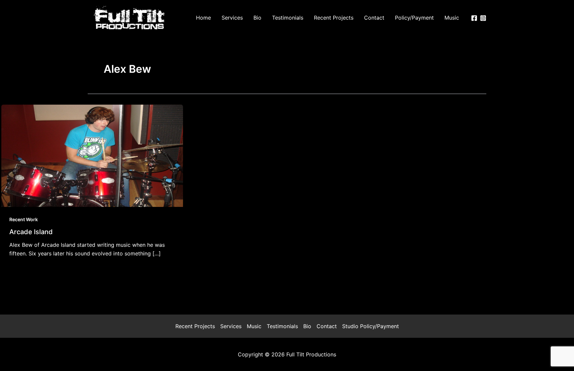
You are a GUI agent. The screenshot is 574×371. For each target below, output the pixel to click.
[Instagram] (483, 18)
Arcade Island (31, 232)
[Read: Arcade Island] (92, 155)
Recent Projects (195, 326)
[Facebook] (474, 18)
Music (254, 326)
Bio (307, 326)
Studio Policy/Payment (370, 326)
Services (230, 326)
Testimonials (282, 326)
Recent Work (23, 219)
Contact (327, 326)
